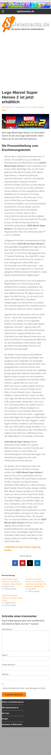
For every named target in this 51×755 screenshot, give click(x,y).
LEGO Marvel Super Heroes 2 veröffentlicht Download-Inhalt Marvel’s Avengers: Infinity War (36, 583)
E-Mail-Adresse (9, 664)
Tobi (7, 107)
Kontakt (5, 718)
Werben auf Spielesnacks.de (13, 702)
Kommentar (7, 629)
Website (5, 674)
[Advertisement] (25, 64)
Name (5, 655)
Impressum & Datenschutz (12, 724)
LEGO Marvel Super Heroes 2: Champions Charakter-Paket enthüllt (12, 581)
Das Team (5, 713)
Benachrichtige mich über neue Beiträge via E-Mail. (24, 688)
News (4, 110)
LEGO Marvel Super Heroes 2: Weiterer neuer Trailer (12, 598)
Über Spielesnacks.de (10, 707)
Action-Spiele (38, 107)
